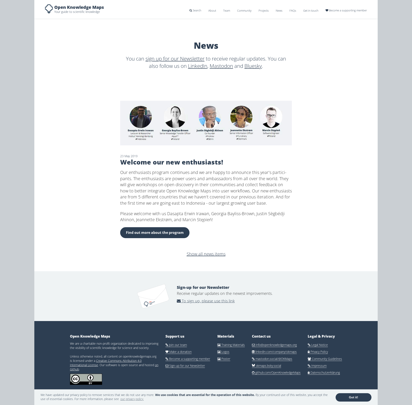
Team (226, 10)
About (212, 10)
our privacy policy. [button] (132, 399)
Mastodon (221, 65)
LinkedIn (197, 65)
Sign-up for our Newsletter (185, 366)
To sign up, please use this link (208, 300)
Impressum (317, 366)
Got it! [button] (353, 397)
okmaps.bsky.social (268, 366)
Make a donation (178, 352)
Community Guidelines (325, 359)
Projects (264, 10)
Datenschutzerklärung (324, 372)
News (279, 10)
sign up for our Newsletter (174, 58)
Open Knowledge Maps (79, 7)
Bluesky (253, 65)
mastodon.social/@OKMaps (272, 359)
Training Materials (231, 345)
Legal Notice (318, 345)
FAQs (292, 10)
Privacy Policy (318, 352)
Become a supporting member (346, 10)
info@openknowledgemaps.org (274, 345)
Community (244, 10)
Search (195, 10)
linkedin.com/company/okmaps (274, 352)
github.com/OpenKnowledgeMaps (276, 372)
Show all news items (206, 254)
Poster (223, 359)
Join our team (176, 345)
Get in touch (310, 10)
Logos (223, 352)
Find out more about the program (155, 232)
